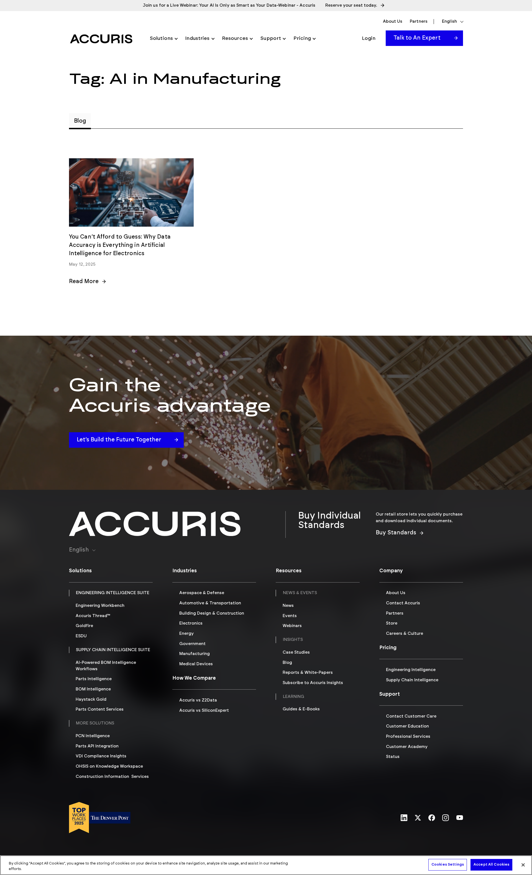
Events (290, 616)
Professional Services (408, 736)
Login (368, 38)
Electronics (191, 623)
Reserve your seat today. (351, 5)
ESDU (81, 636)
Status (393, 757)
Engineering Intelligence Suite (112, 593)
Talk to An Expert (417, 38)
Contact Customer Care (411, 716)
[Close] (523, 865)
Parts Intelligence (94, 679)
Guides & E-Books (301, 709)
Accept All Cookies (491, 864)
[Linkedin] (404, 818)
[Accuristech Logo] (101, 38)
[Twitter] (418, 818)
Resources (235, 38)
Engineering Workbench (100, 606)
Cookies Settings (447, 864)
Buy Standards (396, 532)
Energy (186, 633)
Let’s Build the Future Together (119, 439)
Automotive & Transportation (210, 603)
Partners (419, 21)
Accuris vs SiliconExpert (204, 710)
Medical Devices (196, 664)
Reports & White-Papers (308, 673)
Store (391, 623)
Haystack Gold (91, 699)
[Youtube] (459, 818)
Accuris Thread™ (93, 616)
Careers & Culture (404, 633)
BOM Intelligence (93, 689)
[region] (266, 865)
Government (192, 644)
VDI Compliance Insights (101, 756)
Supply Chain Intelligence (412, 680)
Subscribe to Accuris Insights (313, 683)
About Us (393, 21)
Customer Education (407, 726)
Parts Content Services (100, 709)
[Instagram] (445, 818)
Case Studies (296, 652)
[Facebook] (431, 818)
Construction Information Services (112, 777)
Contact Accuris (403, 603)
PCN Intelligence (93, 736)
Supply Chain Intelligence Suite (113, 650)
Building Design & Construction (211, 613)
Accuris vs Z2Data (198, 700)
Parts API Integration (97, 746)
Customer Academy (407, 747)
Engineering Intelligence (411, 670)
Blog (287, 663)
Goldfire (84, 626)
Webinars (292, 626)
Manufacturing (194, 654)
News (288, 606)
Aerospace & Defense (201, 593)
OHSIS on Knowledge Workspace (109, 766)
